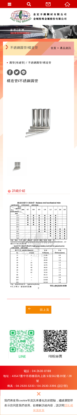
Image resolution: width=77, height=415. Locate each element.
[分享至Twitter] (17, 72)
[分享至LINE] (23, 72)
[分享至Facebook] (10, 72)
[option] (38, 123)
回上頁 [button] (44, 309)
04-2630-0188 (41, 371)
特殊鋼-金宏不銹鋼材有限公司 (39, 16)
